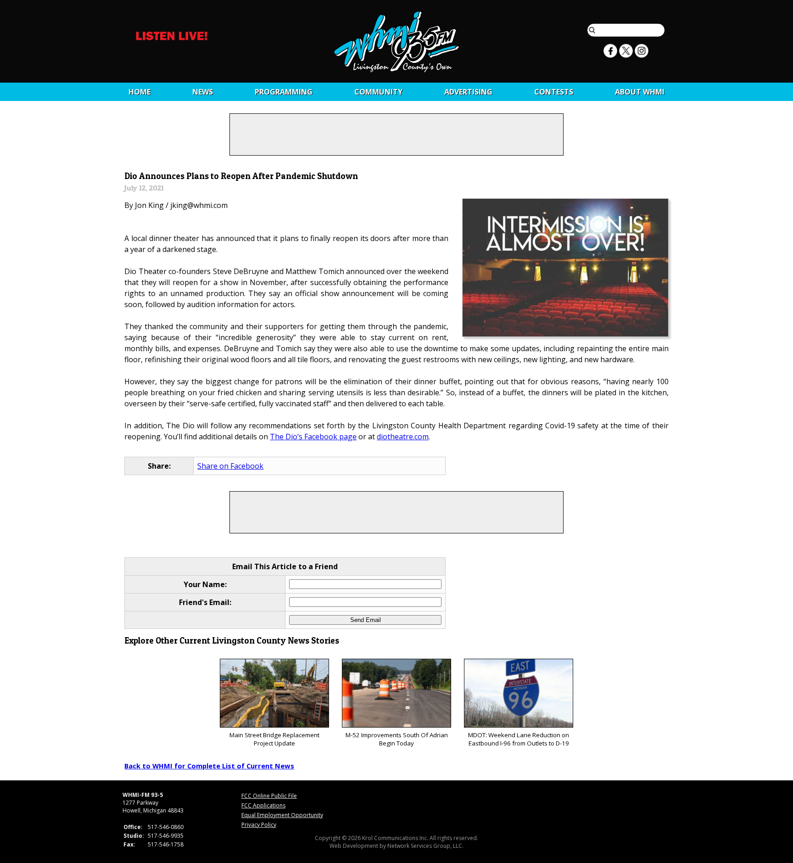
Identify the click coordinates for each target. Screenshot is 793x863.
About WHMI (640, 92)
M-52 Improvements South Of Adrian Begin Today (397, 739)
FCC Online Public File (269, 796)
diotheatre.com (403, 437)
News (202, 92)
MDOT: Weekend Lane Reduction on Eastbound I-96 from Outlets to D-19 (518, 739)
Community (378, 92)
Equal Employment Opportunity (282, 815)
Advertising (468, 92)
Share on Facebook (230, 466)
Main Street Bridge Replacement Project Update (274, 739)
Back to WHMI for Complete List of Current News (209, 765)
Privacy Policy (258, 825)
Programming (284, 92)
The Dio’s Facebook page (313, 437)
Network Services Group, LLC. (425, 846)
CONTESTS (553, 92)
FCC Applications (263, 805)
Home (139, 92)
